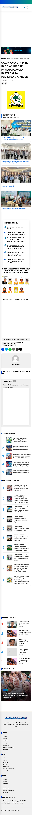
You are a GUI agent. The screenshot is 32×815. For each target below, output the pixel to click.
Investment (5, 740)
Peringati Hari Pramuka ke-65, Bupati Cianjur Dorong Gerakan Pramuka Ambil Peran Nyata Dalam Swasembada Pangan (21, 568)
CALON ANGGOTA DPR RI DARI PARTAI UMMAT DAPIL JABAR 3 (16, 233)
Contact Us (15, 723)
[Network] (24, 7)
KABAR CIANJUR (15, 810)
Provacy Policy (23, 723)
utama (5, 690)
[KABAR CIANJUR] (10, 9)
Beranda (3, 58)
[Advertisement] (16, 29)
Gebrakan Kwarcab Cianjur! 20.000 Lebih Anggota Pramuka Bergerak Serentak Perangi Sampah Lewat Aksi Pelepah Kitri (21, 579)
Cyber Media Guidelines (22, 724)
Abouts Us (7, 723)
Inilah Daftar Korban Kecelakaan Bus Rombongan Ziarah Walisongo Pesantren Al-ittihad (25, 660)
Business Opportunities (8, 747)
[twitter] (4, 2)
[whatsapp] (10, 349)
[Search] (30, 2)
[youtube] (10, 2)
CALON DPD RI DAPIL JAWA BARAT (15, 228)
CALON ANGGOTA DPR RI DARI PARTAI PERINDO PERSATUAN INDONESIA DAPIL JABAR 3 (15, 246)
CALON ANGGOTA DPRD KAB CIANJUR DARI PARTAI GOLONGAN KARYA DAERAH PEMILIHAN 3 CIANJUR (15, 340)
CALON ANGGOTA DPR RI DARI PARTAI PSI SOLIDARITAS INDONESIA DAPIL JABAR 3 (15, 254)
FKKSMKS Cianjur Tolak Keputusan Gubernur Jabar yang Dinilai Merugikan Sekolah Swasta (24, 623)
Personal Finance (7, 749)
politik (8, 58)
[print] (13, 349)
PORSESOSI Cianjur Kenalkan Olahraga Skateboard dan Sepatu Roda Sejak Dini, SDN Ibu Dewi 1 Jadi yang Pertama (21, 498)
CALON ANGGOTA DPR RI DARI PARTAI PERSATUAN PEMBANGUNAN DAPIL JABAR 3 (16, 239)
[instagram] (7, 2)
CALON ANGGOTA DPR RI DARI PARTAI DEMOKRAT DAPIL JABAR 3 (15, 261)
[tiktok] (12, 2)
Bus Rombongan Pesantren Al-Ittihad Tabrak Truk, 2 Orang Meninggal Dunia (25, 632)
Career (16, 726)
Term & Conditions (8, 724)
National (5, 736)
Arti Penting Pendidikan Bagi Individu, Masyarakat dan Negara (23, 641)
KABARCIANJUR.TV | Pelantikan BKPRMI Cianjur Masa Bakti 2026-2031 (21, 528)
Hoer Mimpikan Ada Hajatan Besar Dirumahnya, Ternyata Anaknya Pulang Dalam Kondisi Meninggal (24, 651)
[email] (17, 349)
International (6, 745)
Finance (5, 738)
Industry (5, 743)
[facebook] (2, 2)
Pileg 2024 (6, 343)
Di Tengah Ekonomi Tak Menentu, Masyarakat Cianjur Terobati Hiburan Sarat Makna (15, 696)
